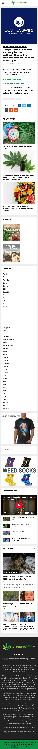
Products (20, 46)
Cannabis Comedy (10, 490)
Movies (5, 348)
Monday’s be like (26, 603)
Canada (5, 286)
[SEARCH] (33, 450)
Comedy (6, 295)
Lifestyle (6, 337)
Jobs (4, 331)
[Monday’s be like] (27, 596)
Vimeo (5, 399)
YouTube (6, 408)
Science (5, 378)
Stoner (5, 381)
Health (5, 319)
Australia (6, 280)
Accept (14, 747)
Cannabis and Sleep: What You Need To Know (18, 147)
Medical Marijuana (8, 46)
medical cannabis (9, 99)
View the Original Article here (13, 83)
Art (4, 277)
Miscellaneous (8, 345)
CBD (4, 289)
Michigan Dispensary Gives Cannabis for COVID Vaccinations (27, 627)
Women (5, 402)
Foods (5, 313)
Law (4, 334)
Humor (5, 322)
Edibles (5, 301)
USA (4, 396)
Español (5, 307)
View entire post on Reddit (12, 79)
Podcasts (6, 363)
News (15, 46)
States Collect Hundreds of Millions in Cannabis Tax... (17, 578)
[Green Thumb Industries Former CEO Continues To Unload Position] (11, 596)
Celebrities (6, 292)
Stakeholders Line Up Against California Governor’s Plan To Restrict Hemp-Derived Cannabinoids (18, 177)
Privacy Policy (24, 747)
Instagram (6, 328)
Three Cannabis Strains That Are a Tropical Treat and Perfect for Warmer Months (18, 208)
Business (6, 283)
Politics (5, 366)
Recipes (5, 372)
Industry (6, 325)
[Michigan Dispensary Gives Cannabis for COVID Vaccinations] (27, 617)
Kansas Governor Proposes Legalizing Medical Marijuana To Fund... (10, 627)
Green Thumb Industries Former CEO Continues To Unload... (10, 606)
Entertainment (7, 304)
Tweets (5, 390)
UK (4, 393)
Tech (4, 384)
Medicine (6, 343)
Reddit (25, 46)
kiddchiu (7, 63)
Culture (5, 298)
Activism (6, 274)
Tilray (18, 99)
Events (5, 310)
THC (4, 387)
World (5, 405)
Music (5, 352)
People (5, 360)
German (5, 316)
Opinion (5, 357)
